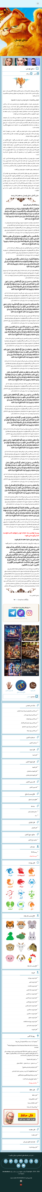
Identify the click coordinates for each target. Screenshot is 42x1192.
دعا (16, 599)
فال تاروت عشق (33, 1017)
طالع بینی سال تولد (32, 965)
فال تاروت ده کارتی (32, 1013)
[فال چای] (30, 668)
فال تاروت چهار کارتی (31, 997)
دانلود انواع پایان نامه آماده (30, 1078)
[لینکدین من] (18, 1165)
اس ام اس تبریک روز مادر (30, 714)
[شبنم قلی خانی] (8, 62)
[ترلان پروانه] (21, 62)
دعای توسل (21, 40)
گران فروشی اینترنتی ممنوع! (29, 1067)
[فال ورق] (13, 668)
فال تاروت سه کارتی (31, 993)
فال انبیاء (34, 755)
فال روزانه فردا (33, 1147)
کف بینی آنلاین (33, 787)
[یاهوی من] (36, 1161)
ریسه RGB (34, 852)
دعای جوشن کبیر (32, 811)
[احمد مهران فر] (33, 62)
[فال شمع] (13, 650)
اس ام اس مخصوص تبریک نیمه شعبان (27, 710)
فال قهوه (34, 767)
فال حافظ (34, 1095)
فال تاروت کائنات (32, 985)
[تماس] (16, 1161)
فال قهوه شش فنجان (31, 775)
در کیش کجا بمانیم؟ (32, 1059)
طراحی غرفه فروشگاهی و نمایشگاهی (27, 1075)
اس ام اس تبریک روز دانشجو (29, 726)
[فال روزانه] (13, 633)
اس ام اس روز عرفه (32, 730)
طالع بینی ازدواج (33, 799)
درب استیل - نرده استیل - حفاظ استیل (27, 1063)
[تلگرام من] (31, 1161)
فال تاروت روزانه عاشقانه (30, 1021)
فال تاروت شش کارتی (31, 1005)
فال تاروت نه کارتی (32, 1009)
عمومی (28, 696)
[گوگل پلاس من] (6, 1161)
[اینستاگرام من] (21, 1161)
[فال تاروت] (30, 633)
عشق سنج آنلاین (32, 839)
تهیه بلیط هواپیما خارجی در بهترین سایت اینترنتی (24, 1071)
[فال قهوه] (30, 650)
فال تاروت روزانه (32, 978)
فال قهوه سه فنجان (32, 771)
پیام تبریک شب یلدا (32, 1106)
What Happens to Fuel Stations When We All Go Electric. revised (23, 1046)
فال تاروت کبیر (33, 982)
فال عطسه (34, 1134)
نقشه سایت (13, 1177)
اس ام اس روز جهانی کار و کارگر (29, 722)
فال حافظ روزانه (33, 1099)
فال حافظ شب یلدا (32, 1103)
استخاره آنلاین (33, 742)
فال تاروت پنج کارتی (31, 1001)
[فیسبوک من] (26, 1161)
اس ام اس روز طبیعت (31, 718)
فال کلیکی (34, 827)
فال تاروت (34, 1029)
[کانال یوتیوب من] (23, 1165)
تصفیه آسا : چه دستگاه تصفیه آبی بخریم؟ (26, 1041)
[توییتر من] (11, 1161)
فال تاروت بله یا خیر (32, 1025)
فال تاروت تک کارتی (32, 989)
